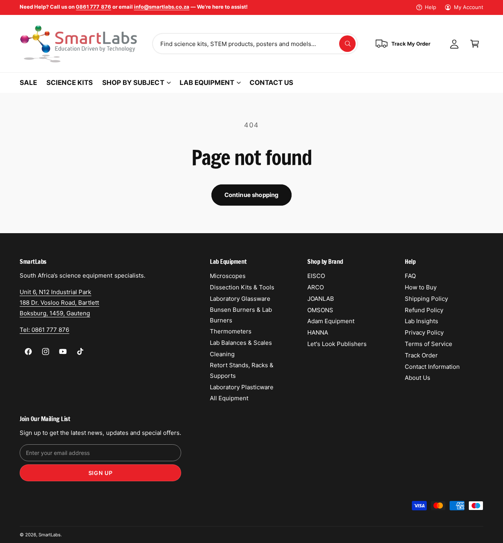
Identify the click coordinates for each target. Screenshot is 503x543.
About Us (417, 377)
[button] (474, 43)
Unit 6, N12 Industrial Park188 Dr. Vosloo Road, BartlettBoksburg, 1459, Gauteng (59, 302)
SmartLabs (50, 534)
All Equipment (229, 398)
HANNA (317, 332)
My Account (468, 7)
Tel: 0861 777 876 (44, 329)
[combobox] (255, 43)
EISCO (316, 276)
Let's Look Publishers (337, 344)
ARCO (315, 287)
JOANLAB (320, 298)
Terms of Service (428, 344)
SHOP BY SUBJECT (133, 83)
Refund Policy (424, 310)
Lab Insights (421, 321)
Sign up (100, 472)
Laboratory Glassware (240, 298)
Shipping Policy (426, 298)
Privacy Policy (424, 332)
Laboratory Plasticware (242, 387)
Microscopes (228, 276)
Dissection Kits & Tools (242, 287)
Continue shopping (251, 195)
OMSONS (320, 310)
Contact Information (432, 366)
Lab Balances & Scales (241, 342)
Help (430, 7)
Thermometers (231, 331)
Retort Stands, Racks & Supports (242, 370)
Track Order (421, 355)
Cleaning (222, 354)
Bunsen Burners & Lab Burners (241, 315)
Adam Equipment (330, 321)
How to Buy (421, 287)
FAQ (410, 276)
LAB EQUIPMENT (207, 83)
